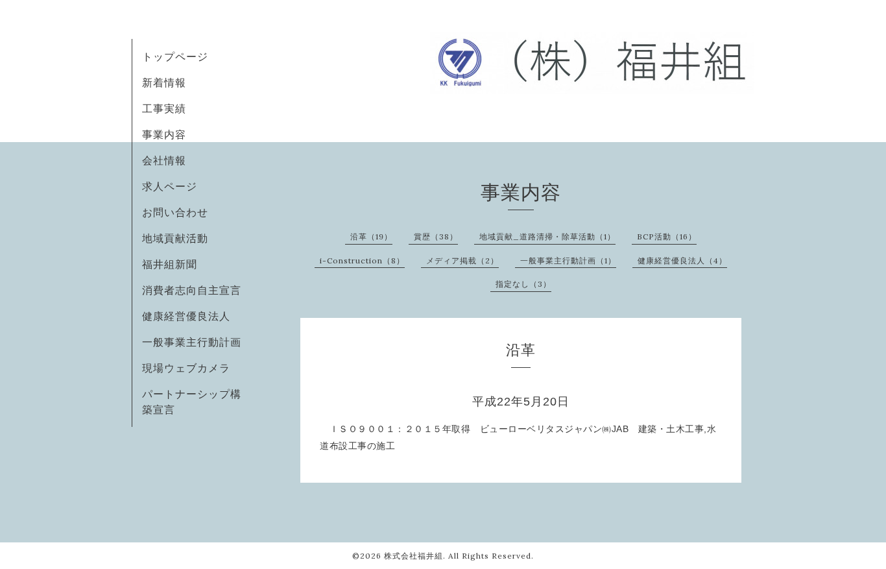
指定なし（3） (523, 284)
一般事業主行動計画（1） (568, 260)
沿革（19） (371, 236)
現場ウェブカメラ (186, 367)
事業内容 (164, 134)
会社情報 (164, 160)
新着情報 (164, 82)
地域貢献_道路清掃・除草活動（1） (547, 236)
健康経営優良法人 (186, 315)
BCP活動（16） (667, 236)
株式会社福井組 (413, 556)
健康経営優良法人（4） (682, 260)
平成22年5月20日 (527, 401)
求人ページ (169, 186)
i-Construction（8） (362, 260)
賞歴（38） (436, 236)
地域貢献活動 (175, 238)
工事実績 (164, 108)
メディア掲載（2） (462, 260)
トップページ (175, 56)
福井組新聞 (169, 264)
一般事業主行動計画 (191, 341)
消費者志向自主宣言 (191, 290)
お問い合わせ (175, 212)
